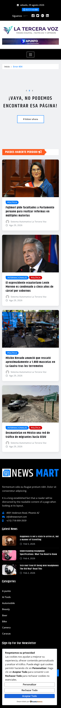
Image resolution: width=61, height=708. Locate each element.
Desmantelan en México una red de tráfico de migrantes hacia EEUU (28, 435)
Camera (6, 627)
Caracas (6, 633)
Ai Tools (6, 597)
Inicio (7, 66)
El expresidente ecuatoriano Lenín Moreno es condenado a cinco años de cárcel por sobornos (29, 286)
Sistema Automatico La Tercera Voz (28, 221)
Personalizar (29, 684)
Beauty (6, 609)
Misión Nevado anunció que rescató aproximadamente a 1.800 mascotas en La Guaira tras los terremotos (30, 362)
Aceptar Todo (29, 696)
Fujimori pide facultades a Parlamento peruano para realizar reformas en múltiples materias (30, 211)
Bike (4, 621)
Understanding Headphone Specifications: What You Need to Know (38, 552)
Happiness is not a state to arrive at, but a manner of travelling (39, 538)
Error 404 (17, 66)
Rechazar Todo (30, 690)
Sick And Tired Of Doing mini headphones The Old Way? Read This (39, 567)
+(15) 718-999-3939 (16, 520)
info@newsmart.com (16, 516)
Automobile (8, 603)
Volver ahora (31, 119)
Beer (4, 615)
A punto (6, 591)
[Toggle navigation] (30, 54)
